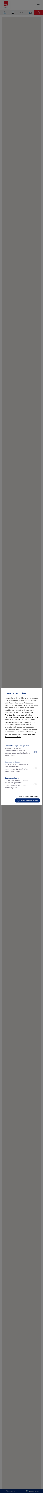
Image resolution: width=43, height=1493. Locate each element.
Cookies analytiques (16, 767)
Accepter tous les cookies (29, 800)
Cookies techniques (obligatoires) (17, 750)
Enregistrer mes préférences (28, 796)
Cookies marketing (16, 783)
